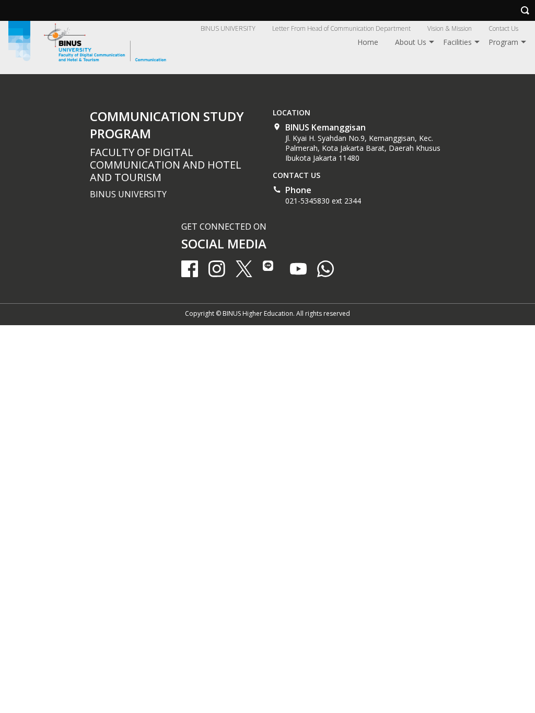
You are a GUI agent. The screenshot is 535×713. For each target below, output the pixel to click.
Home (367, 42)
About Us (410, 42)
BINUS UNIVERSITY (228, 28)
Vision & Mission (449, 28)
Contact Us (503, 28)
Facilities (457, 42)
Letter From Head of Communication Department (341, 28)
